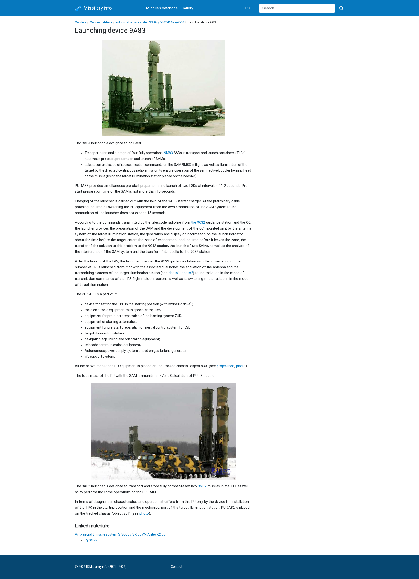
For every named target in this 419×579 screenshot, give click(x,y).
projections (225, 366)
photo (241, 366)
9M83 (168, 153)
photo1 (174, 273)
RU (247, 8)
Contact (176, 567)
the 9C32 (198, 223)
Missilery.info (97, 8)
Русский (91, 540)
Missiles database (162, 8)
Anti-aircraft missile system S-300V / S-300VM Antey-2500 (150, 22)
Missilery (80, 22)
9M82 (202, 486)
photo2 (187, 273)
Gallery (187, 8)
